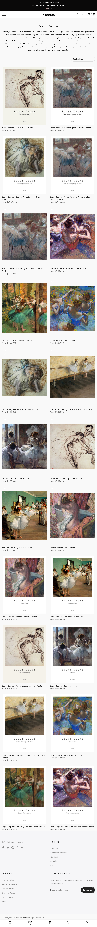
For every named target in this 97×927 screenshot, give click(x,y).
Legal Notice (7, 897)
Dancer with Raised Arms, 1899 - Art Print (68, 268)
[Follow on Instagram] (12, 847)
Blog (4, 901)
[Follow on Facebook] (3, 847)
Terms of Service (9, 884)
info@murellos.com (51, 2)
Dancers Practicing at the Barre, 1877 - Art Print (71, 409)
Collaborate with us (58, 852)
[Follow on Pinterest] (17, 847)
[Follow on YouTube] (22, 847)
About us (54, 848)
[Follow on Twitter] (8, 847)
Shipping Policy (8, 893)
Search (53, 861)
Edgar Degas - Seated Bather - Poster (19, 617)
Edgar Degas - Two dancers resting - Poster (22, 686)
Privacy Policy (8, 880)
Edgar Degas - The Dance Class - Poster (68, 617)
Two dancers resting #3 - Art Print (18, 128)
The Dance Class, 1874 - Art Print (17, 547)
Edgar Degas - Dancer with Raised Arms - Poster (72, 826)
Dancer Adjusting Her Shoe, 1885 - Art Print (21, 409)
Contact (54, 857)
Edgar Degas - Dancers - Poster (64, 686)
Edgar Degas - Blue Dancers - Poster (67, 755)
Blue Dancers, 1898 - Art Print (63, 340)
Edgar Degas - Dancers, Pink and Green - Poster (24, 826)
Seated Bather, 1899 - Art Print (63, 547)
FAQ (52, 865)
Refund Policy (8, 888)
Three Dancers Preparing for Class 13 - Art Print (71, 128)
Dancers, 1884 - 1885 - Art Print (16, 478)
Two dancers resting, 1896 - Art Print (66, 478)
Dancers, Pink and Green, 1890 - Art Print (20, 340)
